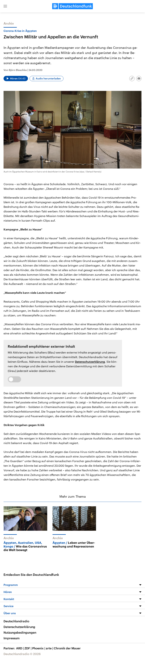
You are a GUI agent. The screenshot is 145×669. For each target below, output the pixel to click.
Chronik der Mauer (67, 648)
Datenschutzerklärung (90, 361)
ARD (20, 648)
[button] (5, 6)
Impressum (12, 638)
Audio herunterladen (48, 78)
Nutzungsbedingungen (20, 632)
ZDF (27, 648)
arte (49, 648)
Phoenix (38, 648)
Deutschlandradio (16, 621)
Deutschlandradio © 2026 (22, 654)
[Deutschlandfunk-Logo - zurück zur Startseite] (72, 6)
